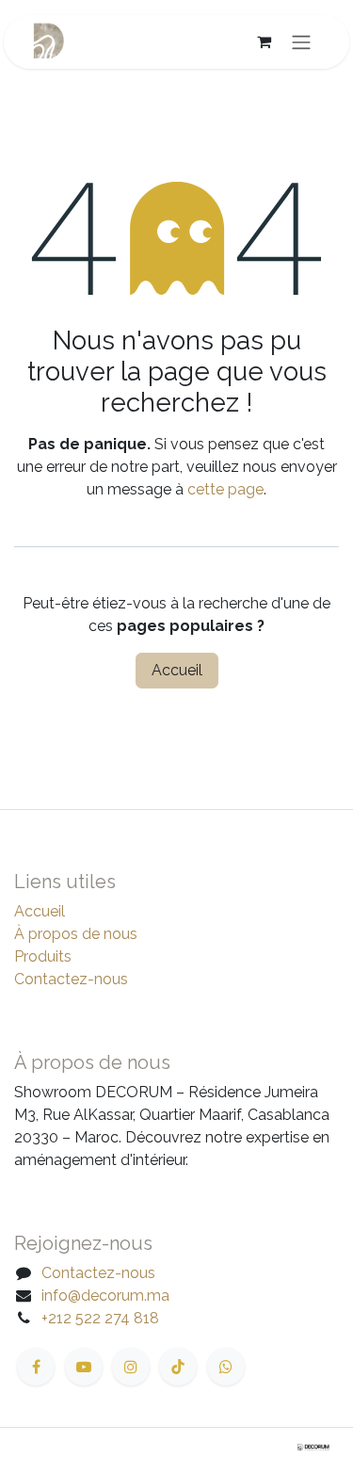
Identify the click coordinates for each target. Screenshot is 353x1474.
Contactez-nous (71, 979)
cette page (225, 489)
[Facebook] (36, 1366)
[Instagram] (131, 1366)
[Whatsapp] (226, 1366)
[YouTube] (84, 1366)
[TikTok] (178, 1366)
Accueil (177, 670)
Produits (43, 956)
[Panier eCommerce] (263, 41)
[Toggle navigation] (301, 42)
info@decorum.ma (105, 1295)
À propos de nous (75, 934)
